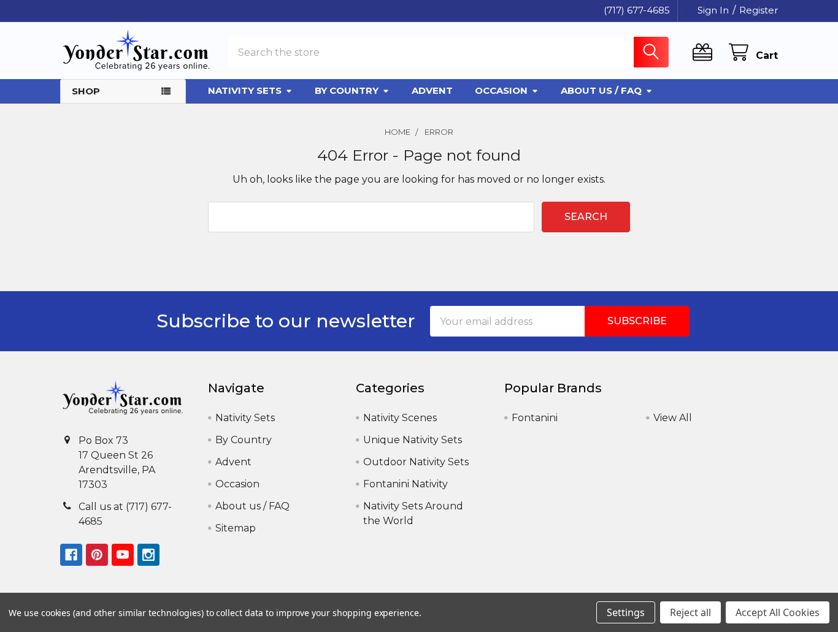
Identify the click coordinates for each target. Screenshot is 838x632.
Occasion (501, 90)
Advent (432, 90)
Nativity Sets (245, 90)
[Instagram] (148, 555)
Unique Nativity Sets (412, 440)
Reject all (690, 612)
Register (758, 10)
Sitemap (235, 528)
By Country (347, 90)
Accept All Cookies (778, 612)
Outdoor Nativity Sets (416, 462)
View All (672, 418)
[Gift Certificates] (705, 52)
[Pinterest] (97, 555)
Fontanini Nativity (405, 484)
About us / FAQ (601, 90)
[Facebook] (71, 555)
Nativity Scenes (400, 418)
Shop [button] (86, 91)
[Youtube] (123, 555)
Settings (626, 612)
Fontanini (535, 418)
